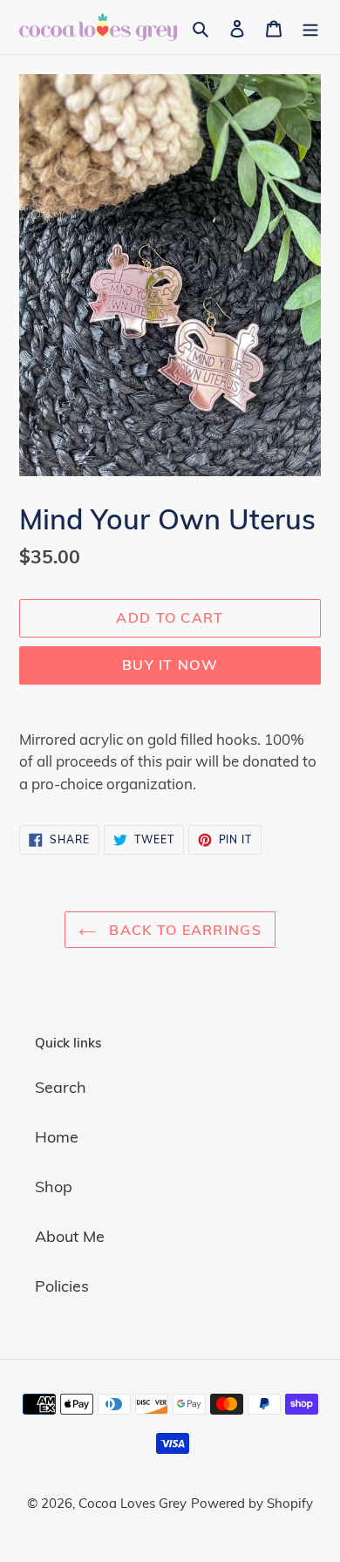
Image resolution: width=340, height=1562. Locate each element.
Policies (62, 1286)
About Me (70, 1236)
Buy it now (170, 664)
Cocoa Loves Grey (132, 1503)
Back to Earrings (183, 929)
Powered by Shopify (252, 1503)
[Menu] (310, 26)
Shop (53, 1187)
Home (56, 1137)
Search (60, 1087)
